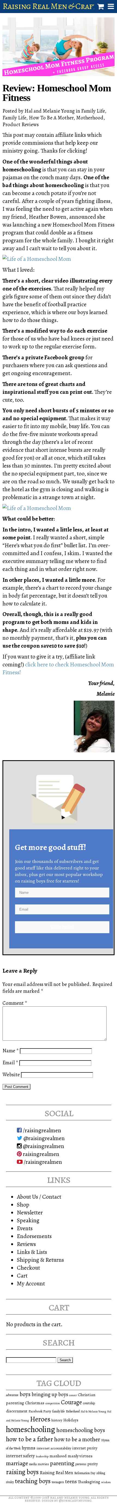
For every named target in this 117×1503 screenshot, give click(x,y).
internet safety (20, 1456)
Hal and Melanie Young (69, 1497)
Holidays (70, 1420)
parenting (62, 1463)
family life (58, 1411)
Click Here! (62, 927)
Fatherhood (73, 1411)
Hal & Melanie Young (93, 1411)
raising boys (22, 1472)
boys (25, 1394)
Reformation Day (84, 1473)
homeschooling (30, 1429)
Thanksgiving (89, 1482)
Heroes (40, 1419)
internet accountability (53, 1448)
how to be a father (29, 1439)
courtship (89, 1403)
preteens (80, 1464)
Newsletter (30, 1212)
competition (52, 1403)
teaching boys (33, 1481)
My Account (31, 1283)
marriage (17, 1463)
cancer (73, 1395)
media (33, 1464)
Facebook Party (40, 1411)
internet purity (84, 1448)
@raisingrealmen (43, 1138)
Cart (22, 1275)
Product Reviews (20, 124)
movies (43, 1464)
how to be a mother (77, 1439)
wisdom (106, 1482)
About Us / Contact (39, 1197)
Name (10, 1050)
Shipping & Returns (40, 1260)
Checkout (28, 1268)
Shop (23, 1204)
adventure (12, 1395)
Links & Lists (32, 1252)
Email (10, 1062)
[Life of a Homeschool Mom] (36, 259)
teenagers (58, 1482)
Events (25, 1228)
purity (92, 1464)
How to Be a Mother (51, 117)
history (56, 1420)
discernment (16, 1411)
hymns (28, 1448)
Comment (14, 1003)
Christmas (34, 1403)
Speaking (28, 1220)
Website (11, 1074)
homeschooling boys (80, 1430)
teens (71, 1481)
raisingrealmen (40, 1154)
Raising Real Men (56, 1473)
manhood (58, 1456)
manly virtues (80, 1456)
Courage (71, 1402)
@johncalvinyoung (75, 1500)
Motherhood (89, 117)
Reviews (26, 1244)
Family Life (93, 110)
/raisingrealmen (41, 1130)
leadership (42, 1456)
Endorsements (34, 1236)
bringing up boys (50, 1394)
